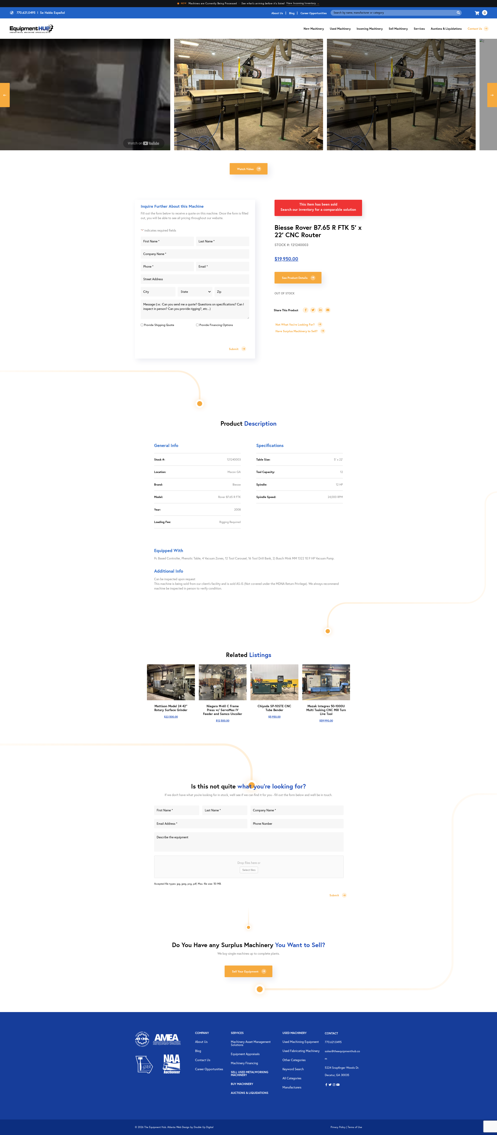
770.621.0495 (333, 1042)
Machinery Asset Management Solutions (251, 1043)
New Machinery (314, 28)
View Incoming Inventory (303, 3)
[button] (249, 169)
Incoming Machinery (370, 28)
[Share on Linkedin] (320, 310)
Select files (248, 869)
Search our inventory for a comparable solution (318, 209)
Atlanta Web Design (178, 1127)
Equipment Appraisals (245, 1054)
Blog (292, 13)
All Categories (291, 1078)
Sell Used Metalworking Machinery (249, 1074)
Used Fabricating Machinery (301, 1051)
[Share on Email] (328, 310)
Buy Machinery (242, 1084)
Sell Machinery (398, 28)
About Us (277, 13)
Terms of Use (355, 1127)
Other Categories (294, 1060)
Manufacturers (291, 1087)
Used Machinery (340, 28)
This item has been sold (318, 204)
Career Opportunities (314, 13)
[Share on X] (313, 310)
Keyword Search (293, 1069)
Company (202, 1033)
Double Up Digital (203, 1127)
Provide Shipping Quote (159, 325)
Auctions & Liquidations (446, 28)
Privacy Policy (338, 1127)
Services (237, 1033)
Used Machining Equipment (300, 1042)
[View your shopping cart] (477, 13)
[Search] (458, 13)
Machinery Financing (244, 1063)
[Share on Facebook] (305, 310)
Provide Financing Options (216, 325)
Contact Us (475, 28)
